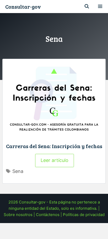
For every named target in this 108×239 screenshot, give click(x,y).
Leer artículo (54, 160)
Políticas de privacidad (84, 214)
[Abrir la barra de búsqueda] (87, 6)
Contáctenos (48, 214)
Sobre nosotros (18, 214)
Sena (17, 171)
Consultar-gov (23, 6)
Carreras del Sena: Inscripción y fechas (54, 146)
